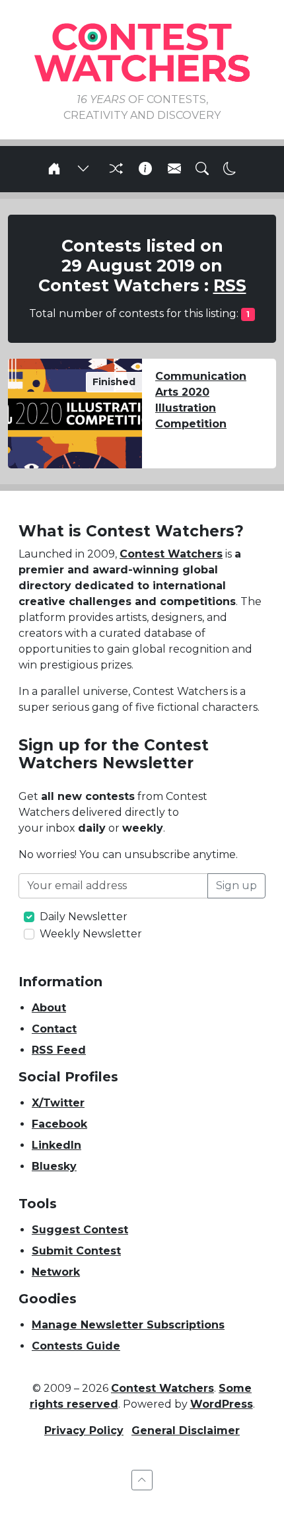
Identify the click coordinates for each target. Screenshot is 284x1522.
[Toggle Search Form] (202, 169)
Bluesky (54, 1166)
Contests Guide (76, 1346)
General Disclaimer (185, 1430)
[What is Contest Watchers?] (145, 169)
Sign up (236, 885)
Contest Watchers (171, 554)
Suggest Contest (80, 1229)
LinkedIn (56, 1145)
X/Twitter (58, 1103)
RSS (229, 285)
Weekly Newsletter (91, 933)
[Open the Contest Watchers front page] (54, 169)
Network (56, 1272)
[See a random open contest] (114, 169)
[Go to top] (142, 1480)
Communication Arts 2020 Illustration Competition (200, 400)
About (49, 1007)
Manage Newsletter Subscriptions (128, 1325)
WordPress (221, 1404)
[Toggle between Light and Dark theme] (229, 169)
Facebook (59, 1124)
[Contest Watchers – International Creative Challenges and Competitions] (142, 52)
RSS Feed (59, 1050)
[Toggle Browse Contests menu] (83, 169)
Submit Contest (76, 1251)
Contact (54, 1029)
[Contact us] (174, 169)
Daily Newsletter (83, 916)
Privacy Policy (84, 1430)
